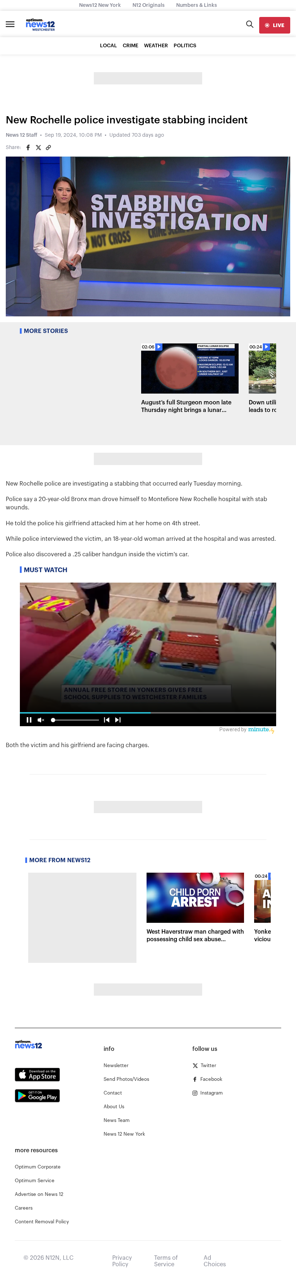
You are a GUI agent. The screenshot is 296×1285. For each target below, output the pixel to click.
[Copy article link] (48, 147)
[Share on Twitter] (38, 147)
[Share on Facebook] (28, 147)
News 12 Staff (21, 135)
